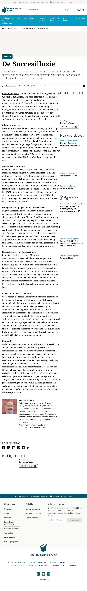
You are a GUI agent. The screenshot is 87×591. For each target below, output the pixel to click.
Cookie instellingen (17, 565)
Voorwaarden (9, 518)
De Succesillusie (43, 28)
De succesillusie (34, 344)
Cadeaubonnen (32, 518)
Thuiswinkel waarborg (17, 562)
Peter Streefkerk (10, 86)
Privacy (62, 562)
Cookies (72, 562)
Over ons (7, 509)
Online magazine (12, 28)
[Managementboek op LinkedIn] (38, 574)
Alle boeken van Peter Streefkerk (32, 425)
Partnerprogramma (11, 542)
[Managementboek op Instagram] (48, 574)
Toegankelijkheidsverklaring (38, 565)
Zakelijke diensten (33, 509)
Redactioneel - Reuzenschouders (70, 144)
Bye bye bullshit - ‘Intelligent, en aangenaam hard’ (69, 208)
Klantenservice (11, 504)
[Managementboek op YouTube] (43, 574)
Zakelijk (29, 504)
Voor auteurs (9, 533)
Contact (7, 513)
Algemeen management (27, 28)
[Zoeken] (66, 10)
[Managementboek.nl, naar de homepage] (11, 12)
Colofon (53, 562)
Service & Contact (59, 565)
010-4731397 (80, 18)
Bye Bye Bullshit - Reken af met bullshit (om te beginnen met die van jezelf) (72, 243)
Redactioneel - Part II (68, 176)
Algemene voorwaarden (37, 562)
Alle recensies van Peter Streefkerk (32, 428)
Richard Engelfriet (10, 93)
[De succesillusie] (67, 107)
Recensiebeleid (10, 537)
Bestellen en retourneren (9, 523)
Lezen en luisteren (11, 529)
